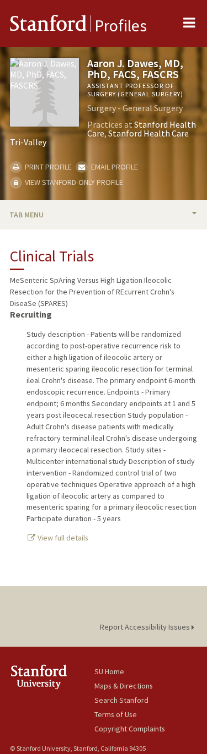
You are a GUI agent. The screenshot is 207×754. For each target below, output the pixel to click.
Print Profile (47, 167)
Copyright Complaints (129, 729)
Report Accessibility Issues (146, 627)
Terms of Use (115, 714)
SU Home (109, 671)
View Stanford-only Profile (73, 182)
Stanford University (52, 676)
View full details (62, 538)
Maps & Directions (123, 686)
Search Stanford (121, 700)
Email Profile (113, 167)
